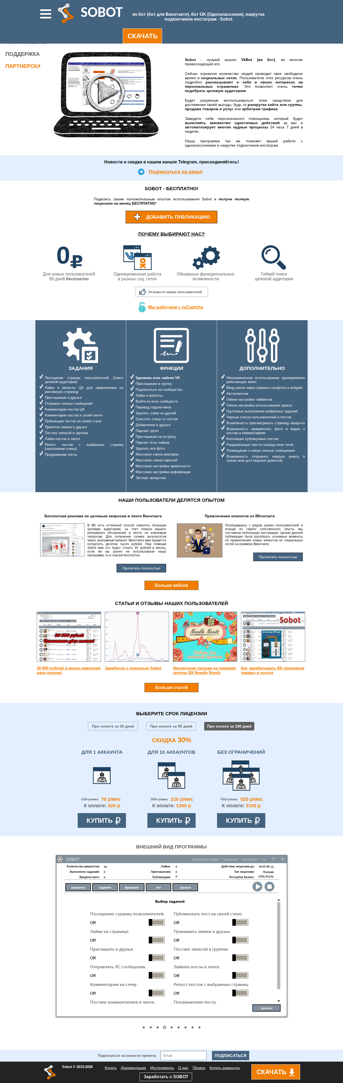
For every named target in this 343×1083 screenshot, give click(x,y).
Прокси (199, 1068)
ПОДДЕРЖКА (22, 54)
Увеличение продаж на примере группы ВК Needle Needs (204, 670)
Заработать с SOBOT (166, 1076)
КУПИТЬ (100, 820)
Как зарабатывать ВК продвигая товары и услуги (272, 670)
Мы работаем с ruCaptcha (175, 307)
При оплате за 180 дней (229, 726)
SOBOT (102, 13)
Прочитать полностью (141, 568)
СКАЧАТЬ (143, 36)
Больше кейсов (171, 585)
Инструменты (162, 1068)
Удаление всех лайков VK (158, 378)
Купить (111, 1068)
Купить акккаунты (225, 1068)
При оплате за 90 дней (171, 726)
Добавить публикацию (178, 217)
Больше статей (171, 687)
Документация (133, 1068)
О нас (183, 1068)
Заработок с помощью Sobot (133, 668)
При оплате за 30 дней (113, 726)
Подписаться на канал (175, 171)
